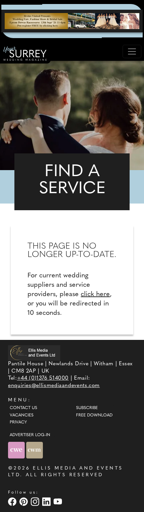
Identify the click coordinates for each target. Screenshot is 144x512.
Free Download (94, 415)
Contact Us (23, 408)
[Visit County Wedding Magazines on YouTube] (59, 501)
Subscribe (87, 408)
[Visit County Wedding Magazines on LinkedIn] (47, 501)
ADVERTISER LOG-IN (30, 435)
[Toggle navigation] (132, 51)
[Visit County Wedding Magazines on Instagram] (36, 501)
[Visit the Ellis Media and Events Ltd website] (34, 352)
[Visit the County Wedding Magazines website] (34, 450)
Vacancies (21, 415)
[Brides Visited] (72, 21)
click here (95, 294)
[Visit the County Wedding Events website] (17, 450)
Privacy (18, 422)
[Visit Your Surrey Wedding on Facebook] (13, 501)
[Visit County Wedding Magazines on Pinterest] (24, 501)
